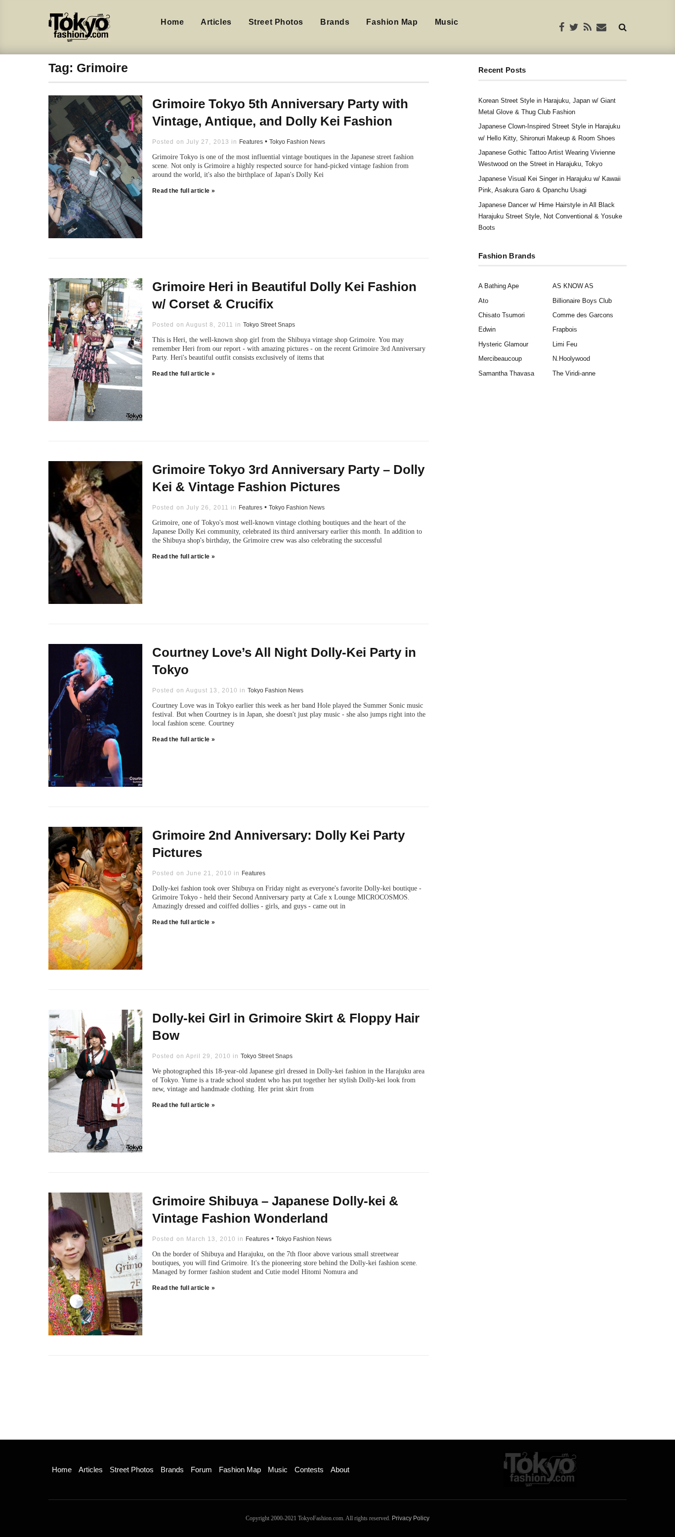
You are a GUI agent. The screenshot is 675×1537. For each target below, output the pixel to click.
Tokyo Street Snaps (269, 324)
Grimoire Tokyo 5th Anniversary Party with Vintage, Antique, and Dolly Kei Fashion (280, 112)
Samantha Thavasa (506, 373)
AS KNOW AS (572, 286)
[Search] (623, 27)
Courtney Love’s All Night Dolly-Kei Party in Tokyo (284, 661)
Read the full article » (183, 190)
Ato (483, 300)
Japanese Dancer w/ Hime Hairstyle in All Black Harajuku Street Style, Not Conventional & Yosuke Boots (550, 216)
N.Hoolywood (571, 358)
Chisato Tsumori (501, 315)
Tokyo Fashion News (297, 141)
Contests (309, 1469)
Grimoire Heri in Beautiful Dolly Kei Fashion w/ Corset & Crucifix (284, 295)
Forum (201, 1469)
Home (172, 22)
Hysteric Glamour (503, 344)
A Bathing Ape (498, 286)
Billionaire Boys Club (582, 300)
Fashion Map (392, 22)
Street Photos (276, 22)
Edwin (487, 329)
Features (251, 141)
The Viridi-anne (573, 373)
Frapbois (564, 329)
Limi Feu (564, 344)
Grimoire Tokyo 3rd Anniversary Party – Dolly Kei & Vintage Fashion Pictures (288, 478)
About (340, 1469)
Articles (216, 22)
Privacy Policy (410, 1518)
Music (447, 22)
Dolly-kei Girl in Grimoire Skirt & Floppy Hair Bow (286, 1027)
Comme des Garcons (582, 315)
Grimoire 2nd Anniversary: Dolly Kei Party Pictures (278, 844)
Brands (334, 22)
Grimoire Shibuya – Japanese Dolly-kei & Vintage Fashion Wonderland (275, 1210)
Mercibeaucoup (500, 358)
